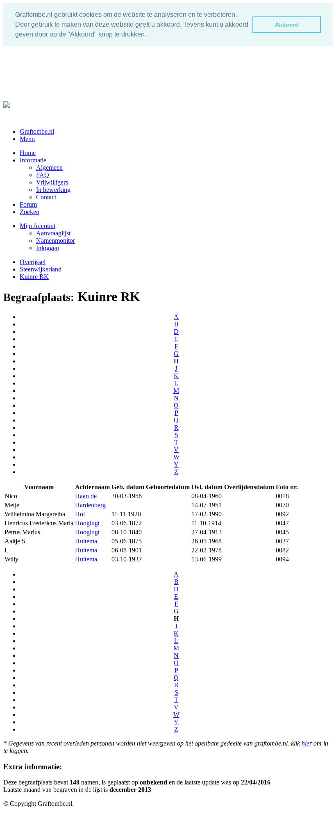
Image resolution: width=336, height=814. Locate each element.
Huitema (86, 541)
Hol (80, 514)
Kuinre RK (34, 276)
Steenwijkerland (40, 269)
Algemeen (49, 167)
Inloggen (47, 247)
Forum (28, 204)
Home (28, 152)
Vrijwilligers (52, 182)
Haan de (86, 496)
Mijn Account (37, 225)
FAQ (42, 174)
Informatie (33, 160)
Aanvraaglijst (53, 233)
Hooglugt (87, 523)
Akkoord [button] (287, 24)
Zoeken (29, 211)
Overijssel (32, 261)
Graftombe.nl (37, 131)
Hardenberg (90, 505)
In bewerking (53, 189)
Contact (46, 197)
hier (307, 743)
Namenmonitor (55, 240)
